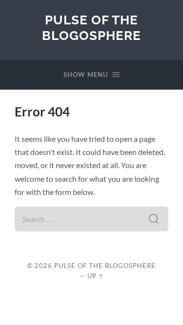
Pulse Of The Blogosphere (91, 27)
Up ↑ (95, 276)
